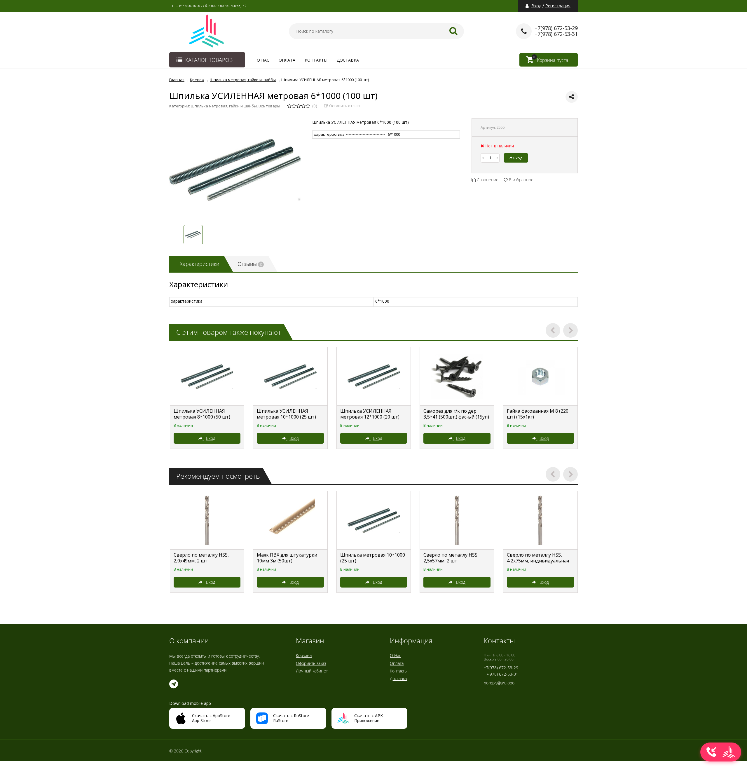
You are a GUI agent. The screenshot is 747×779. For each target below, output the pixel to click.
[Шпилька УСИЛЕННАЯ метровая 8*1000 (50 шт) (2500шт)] (207, 376)
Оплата (287, 60)
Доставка (348, 60)
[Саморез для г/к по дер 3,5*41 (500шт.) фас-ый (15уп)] (457, 376)
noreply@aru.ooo (499, 683)
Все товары (269, 106)
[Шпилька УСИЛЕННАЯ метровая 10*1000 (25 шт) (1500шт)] (290, 376)
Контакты (316, 60)
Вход (536, 6)
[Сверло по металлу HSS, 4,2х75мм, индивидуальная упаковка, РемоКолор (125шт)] (540, 520)
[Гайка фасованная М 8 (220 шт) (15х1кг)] (540, 376)
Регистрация (557, 6)
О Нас (263, 60)
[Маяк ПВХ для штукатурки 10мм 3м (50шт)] (290, 520)
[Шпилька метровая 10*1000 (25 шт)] (374, 520)
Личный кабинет (312, 671)
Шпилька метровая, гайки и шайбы (224, 106)
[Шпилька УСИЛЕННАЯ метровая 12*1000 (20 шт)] (374, 376)
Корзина (304, 655)
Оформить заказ (311, 663)
